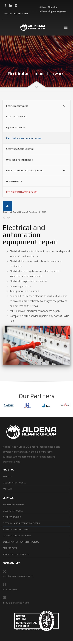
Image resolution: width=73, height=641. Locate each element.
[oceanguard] (65, 405)
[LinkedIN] (10, 5)
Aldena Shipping (49, 7)
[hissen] (46, 405)
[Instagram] (16, 5)
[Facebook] (5, 5)
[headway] (27, 405)
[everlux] (8, 405)
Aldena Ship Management (54, 11)
